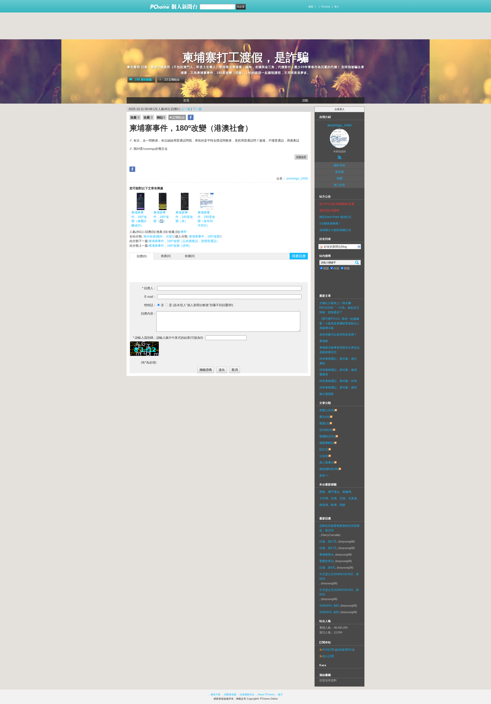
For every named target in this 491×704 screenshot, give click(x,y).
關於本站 (339, 165)
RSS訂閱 (328, 649)
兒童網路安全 (247, 694)
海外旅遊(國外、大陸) (158, 236)
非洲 (334, 498)
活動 (305, 100)
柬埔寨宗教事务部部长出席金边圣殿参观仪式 (339, 350)
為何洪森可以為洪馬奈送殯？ (338, 334)
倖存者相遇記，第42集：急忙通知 (338, 361)
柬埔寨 (323, 341)
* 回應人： (149, 288)
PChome (325, 6)
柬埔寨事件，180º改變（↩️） (161, 217)
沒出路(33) (326, 429)
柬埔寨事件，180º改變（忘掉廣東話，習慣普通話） (184, 241)
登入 (336, 6)
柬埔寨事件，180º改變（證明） (170, 245)
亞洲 (342, 498)
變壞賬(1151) (327, 436)
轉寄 (183, 231)
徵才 (280, 694)
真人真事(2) (326, 462)
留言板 (339, 171)
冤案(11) (324, 423)
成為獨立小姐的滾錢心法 (335, 230)
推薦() (166, 256)
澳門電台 (333, 491)
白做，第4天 (327, 567)
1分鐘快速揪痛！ (330, 223)
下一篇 (197, 109)
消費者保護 (230, 694)
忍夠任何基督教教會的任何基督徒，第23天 (339, 528)
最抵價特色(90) (329, 469)
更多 (324, 475)
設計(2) (324, 449)
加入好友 (339, 184)
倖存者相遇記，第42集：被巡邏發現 (338, 372)
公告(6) (324, 456)
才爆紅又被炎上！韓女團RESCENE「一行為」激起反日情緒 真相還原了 (339, 307)
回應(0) (142, 256)
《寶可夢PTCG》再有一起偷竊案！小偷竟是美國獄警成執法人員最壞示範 (339, 323)
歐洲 (334, 504)
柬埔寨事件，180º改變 (204, 236)
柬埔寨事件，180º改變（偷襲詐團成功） (139, 219)
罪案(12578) (327, 410)
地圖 (339, 178)
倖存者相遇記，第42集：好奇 (338, 381)
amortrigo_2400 (297, 178)
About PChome (266, 694)
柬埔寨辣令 (326, 554)
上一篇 (185, 109)
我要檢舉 (301, 157)
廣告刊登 (216, 694)
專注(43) (324, 416)
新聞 (310, 6)
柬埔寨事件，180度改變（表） (184, 217)
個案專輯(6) (326, 442)
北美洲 (352, 498)
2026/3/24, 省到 (329, 605)
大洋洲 (323, 498)
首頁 (186, 100)
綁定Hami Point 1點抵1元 (335, 216)
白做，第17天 (328, 541)
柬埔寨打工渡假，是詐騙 (245, 57)
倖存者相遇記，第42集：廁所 (338, 387)
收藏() (190, 256)
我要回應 (299, 256)
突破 (342, 504)
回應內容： (148, 313)
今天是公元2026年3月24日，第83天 (339, 576)
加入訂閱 (328, 656)
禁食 (322, 491)
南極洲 (346, 491)
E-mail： (150, 296)
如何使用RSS (344, 649)
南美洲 (323, 504)
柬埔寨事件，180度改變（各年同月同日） (206, 219)
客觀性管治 (326, 561)
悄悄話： (150, 305)
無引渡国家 (326, 394)
